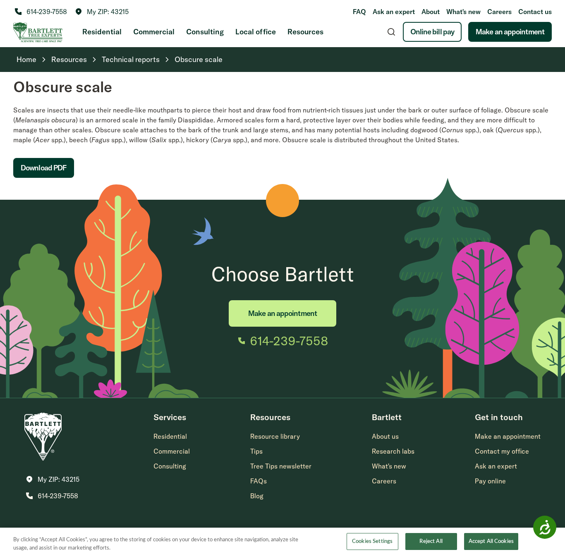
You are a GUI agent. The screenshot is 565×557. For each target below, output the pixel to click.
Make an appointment (510, 31)
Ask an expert (394, 11)
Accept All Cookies (491, 541)
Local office (255, 31)
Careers (499, 11)
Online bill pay (432, 31)
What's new (463, 11)
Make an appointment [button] (508, 436)
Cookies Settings (372, 541)
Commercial (154, 31)
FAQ (359, 11)
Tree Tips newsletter (280, 466)
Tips (256, 451)
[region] (282, 542)
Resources (305, 31)
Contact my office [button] (502, 451)
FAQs (258, 481)
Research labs (393, 451)
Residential (102, 31)
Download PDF (44, 167)
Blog (256, 496)
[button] (102, 12)
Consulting (205, 31)
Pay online (490, 481)
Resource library (275, 436)
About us (385, 436)
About (430, 11)
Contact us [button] (535, 11)
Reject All (430, 541)
